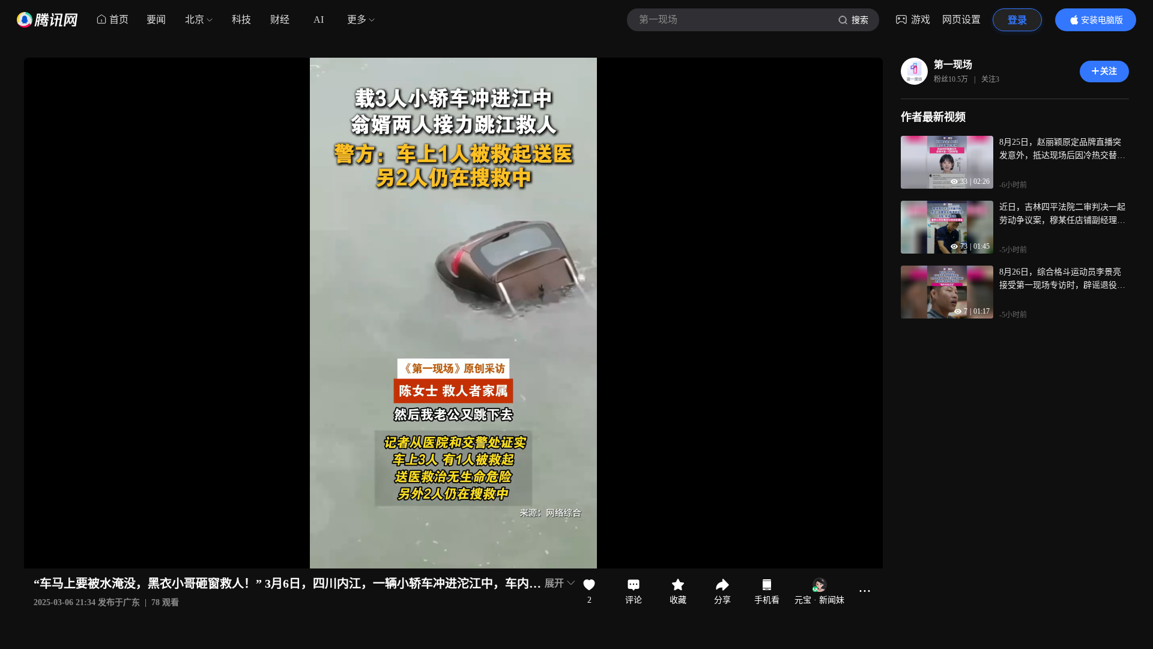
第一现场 (953, 64)
